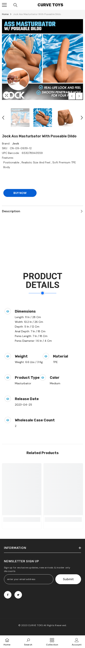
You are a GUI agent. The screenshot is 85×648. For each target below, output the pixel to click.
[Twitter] (18, 595)
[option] (42, 59)
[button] (71, 96)
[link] (21, 519)
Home (5, 14)
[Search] (15, 5)
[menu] (4, 5)
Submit (68, 579)
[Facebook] (7, 595)
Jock (15, 143)
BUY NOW (19, 193)
